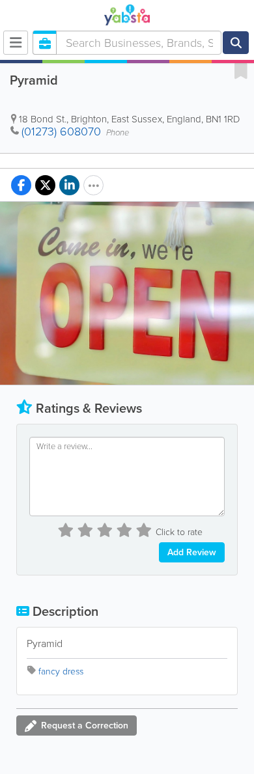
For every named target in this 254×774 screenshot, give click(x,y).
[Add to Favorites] (240, 70)
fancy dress (60, 671)
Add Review (191, 552)
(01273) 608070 (61, 131)
